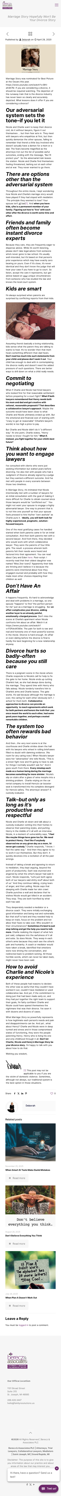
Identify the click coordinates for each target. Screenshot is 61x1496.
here (30, 557)
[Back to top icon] (30, 1432)
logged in (23, 1325)
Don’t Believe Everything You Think (23, 1235)
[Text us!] (48, 1489)
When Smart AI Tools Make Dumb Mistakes (27, 1170)
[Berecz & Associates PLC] (7, 5)
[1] (26, 203)
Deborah (26, 39)
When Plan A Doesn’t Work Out (21, 1297)
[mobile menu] (56, 5)
